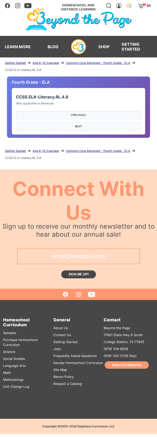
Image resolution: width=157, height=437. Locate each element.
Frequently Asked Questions (75, 356)
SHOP (103, 46)
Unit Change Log (16, 387)
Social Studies (14, 359)
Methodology (13, 380)
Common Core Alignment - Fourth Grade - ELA (98, 63)
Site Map (60, 370)
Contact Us (62, 335)
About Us (60, 328)
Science (9, 352)
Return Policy (63, 377)
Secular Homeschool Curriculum (78, 363)
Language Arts (14, 366)
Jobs (57, 349)
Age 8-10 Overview (46, 63)
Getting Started (15, 63)
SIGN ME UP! (78, 274)
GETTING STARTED (131, 47)
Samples (9, 333)
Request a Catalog (67, 384)
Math (7, 373)
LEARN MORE (18, 46)
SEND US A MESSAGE (127, 365)
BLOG (53, 46)
